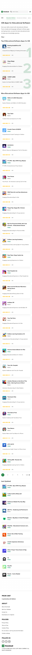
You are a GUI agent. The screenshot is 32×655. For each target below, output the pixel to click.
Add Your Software (6, 609)
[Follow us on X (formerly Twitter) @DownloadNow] (6, 641)
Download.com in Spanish (8, 614)
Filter (2, 37)
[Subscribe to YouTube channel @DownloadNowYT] (9, 641)
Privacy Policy (5, 622)
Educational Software (11, 18)
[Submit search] (11, 11)
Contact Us (4, 612)
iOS (2, 18)
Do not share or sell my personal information (12, 630)
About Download (6, 606)
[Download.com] (5, 12)
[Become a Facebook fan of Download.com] (3, 641)
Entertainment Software (22, 17)
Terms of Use (5, 625)
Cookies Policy (5, 628)
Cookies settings (6, 633)
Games (29, 17)
